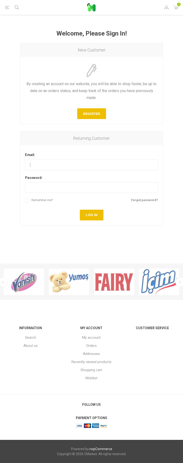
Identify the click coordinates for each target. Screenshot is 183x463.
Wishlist (91, 378)
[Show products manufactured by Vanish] (24, 282)
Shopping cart (91, 370)
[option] (23, 282)
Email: (30, 155)
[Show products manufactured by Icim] (159, 282)
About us (30, 345)
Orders (91, 345)
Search (30, 337)
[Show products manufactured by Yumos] (69, 282)
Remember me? (42, 200)
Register (91, 114)
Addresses (91, 354)
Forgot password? (144, 200)
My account (91, 337)
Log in (91, 215)
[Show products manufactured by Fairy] (114, 282)
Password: (33, 178)
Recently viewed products (91, 362)
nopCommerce (101, 449)
